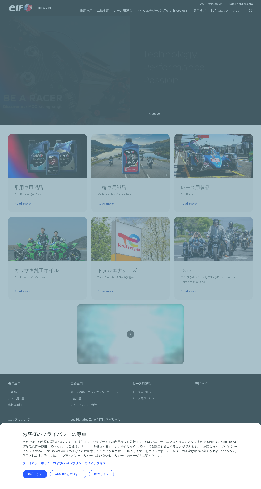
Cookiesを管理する (68, 474)
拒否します (101, 474)
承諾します (35, 474)
